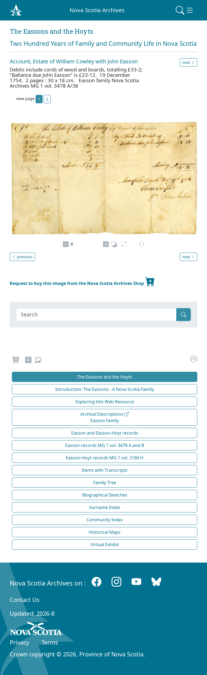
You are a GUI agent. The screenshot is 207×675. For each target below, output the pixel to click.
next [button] (186, 62)
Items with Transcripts (104, 470)
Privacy (19, 642)
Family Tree (104, 482)
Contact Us (24, 600)
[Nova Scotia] (36, 629)
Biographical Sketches (104, 495)
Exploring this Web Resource (104, 402)
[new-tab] (28, 361)
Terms (50, 642)
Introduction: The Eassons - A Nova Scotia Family (104, 389)
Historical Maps (104, 532)
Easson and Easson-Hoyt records (104, 433)
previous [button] (24, 256)
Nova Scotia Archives (97, 10)
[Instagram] (116, 581)
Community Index (105, 520)
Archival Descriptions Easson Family (102, 417)
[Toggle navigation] (184, 10)
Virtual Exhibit (105, 544)
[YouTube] (136, 581)
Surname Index (104, 507)
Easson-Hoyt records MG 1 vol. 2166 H (104, 458)
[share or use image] (38, 361)
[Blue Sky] (156, 581)
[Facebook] (96, 581)
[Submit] (183, 314)
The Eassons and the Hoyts (104, 377)
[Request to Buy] (16, 361)
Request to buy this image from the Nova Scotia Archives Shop (77, 283)
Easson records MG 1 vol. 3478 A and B (104, 445)
